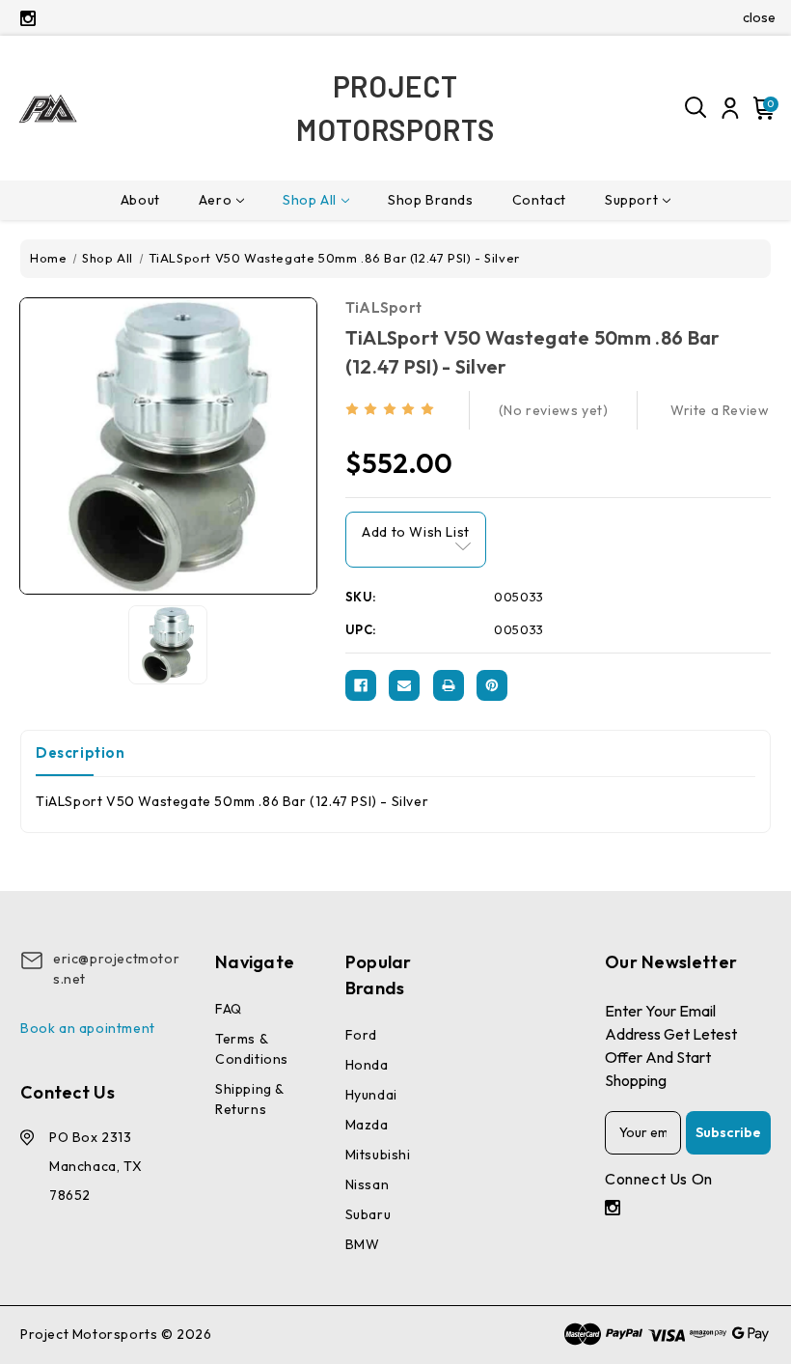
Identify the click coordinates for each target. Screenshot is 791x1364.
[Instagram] (28, 18)
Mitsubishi (378, 1154)
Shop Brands (431, 200)
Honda (367, 1064)
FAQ (228, 1008)
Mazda (367, 1124)
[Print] (448, 685)
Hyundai (371, 1094)
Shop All (310, 200)
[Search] (696, 108)
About (140, 200)
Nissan (367, 1184)
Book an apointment (87, 1028)
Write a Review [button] (719, 410)
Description (80, 752)
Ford (361, 1035)
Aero (215, 200)
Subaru (368, 1214)
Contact (539, 200)
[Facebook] (360, 685)
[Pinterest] (492, 685)
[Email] (404, 685)
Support (631, 200)
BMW (362, 1244)
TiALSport (384, 307)
